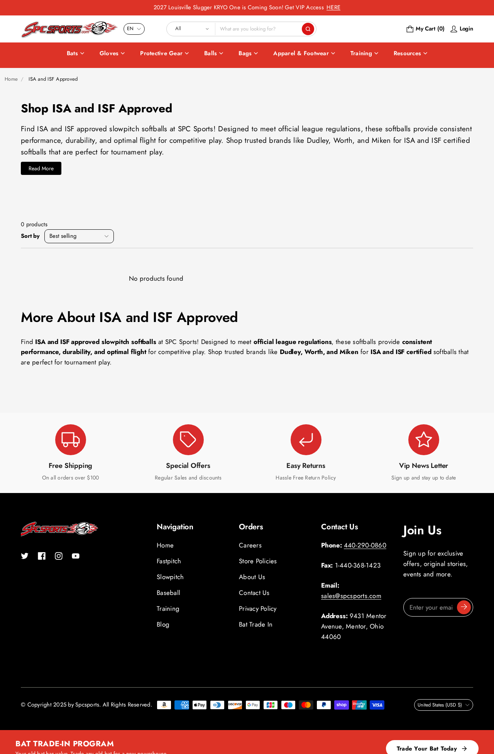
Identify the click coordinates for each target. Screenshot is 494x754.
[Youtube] (75, 555)
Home (11, 79)
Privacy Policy (258, 608)
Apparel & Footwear (301, 53)
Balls (210, 53)
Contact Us (254, 592)
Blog (163, 624)
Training (361, 53)
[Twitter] (24, 555)
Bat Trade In (255, 624)
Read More (41, 168)
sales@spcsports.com (351, 595)
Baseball (168, 592)
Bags (245, 53)
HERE (333, 7)
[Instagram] (58, 555)
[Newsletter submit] (464, 607)
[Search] (308, 29)
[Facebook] (41, 555)
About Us (252, 576)
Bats (72, 53)
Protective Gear (161, 53)
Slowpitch (170, 576)
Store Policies (258, 561)
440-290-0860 (365, 545)
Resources (407, 53)
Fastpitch (169, 561)
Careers (250, 545)
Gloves (109, 53)
